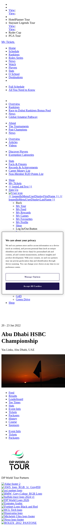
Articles (13, 142)
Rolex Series (16, 57)
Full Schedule (16, 86)
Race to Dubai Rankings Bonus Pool (30, 110)
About (12, 123)
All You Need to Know (22, 89)
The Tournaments (19, 126)
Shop (19, 225)
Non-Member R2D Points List (26, 173)
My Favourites (24, 219)
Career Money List (19, 170)
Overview (14, 103)
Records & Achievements (23, 167)
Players (13, 67)
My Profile (22, 222)
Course (13, 421)
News (12, 61)
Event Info (15, 408)
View (12, 10)
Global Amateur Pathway (23, 116)
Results (13, 395)
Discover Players (18, 151)
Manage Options (32, 277)
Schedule (14, 51)
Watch (12, 64)
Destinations (16, 77)
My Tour (21, 206)
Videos (13, 145)
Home (12, 48)
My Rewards (23, 212)
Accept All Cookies (32, 286)
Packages (14, 415)
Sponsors (14, 425)
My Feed (21, 209)
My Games (22, 215)
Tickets (13, 412)
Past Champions (18, 129)
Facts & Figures (18, 164)
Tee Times (14, 402)
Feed (11, 392)
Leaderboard (16, 399)
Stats (11, 70)
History (13, 418)
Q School (14, 74)
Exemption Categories (21, 154)
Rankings (14, 54)
